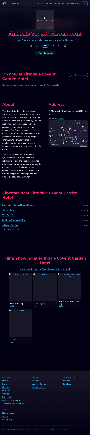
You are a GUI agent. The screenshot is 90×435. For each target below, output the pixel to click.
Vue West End (8, 215)
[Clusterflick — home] (4, 4)
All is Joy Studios (10, 225)
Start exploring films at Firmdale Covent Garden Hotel (45, 269)
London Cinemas (39, 384)
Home (5, 380)
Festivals (66, 3)
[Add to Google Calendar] (53, 45)
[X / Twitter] (37, 45)
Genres (5, 394)
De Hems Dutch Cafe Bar (14, 220)
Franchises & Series (11, 400)
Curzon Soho (8, 210)
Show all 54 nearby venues (12, 229)
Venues (56, 3)
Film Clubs (76, 3)
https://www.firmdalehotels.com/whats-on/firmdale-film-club (45, 40)
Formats (6, 390)
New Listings (8, 413)
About (5, 416)
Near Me (48, 3)
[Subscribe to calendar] (65, 45)
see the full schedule (49, 85)
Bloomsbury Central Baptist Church (18, 205)
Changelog (7, 419)
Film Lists (6, 397)
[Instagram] (31, 45)
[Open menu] (85, 3)
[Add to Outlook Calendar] (59, 45)
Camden (60, 118)
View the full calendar (78, 75)
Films (40, 3)
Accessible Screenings (13, 403)
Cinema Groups (39, 387)
